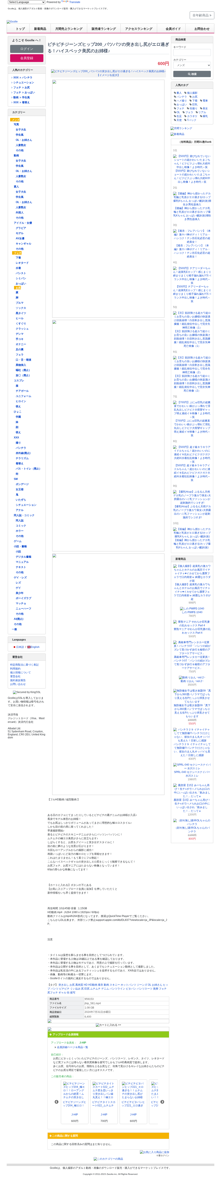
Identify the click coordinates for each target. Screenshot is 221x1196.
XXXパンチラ (22, 77)
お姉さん (157, 984)
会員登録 (26, 58)
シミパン (21, 278)
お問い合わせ (18, 684)
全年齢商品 (201, 15)
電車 (205, 100)
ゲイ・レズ (20, 577)
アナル (20, 510)
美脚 (155, 988)
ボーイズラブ (23, 598)
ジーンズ (142, 984)
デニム (105, 988)
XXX (16, 437)
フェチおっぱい (24, 92)
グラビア (21, 228)
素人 (16, 186)
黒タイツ (21, 313)
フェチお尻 (21, 87)
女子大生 (21, 129)
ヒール (20, 318)
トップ (20, 28)
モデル (20, 233)
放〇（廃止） (23, 375)
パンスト (21, 273)
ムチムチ (95, 988)
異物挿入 (21, 364)
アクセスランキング (138, 28)
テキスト (21, 567)
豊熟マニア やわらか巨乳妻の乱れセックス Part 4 (192, 631)
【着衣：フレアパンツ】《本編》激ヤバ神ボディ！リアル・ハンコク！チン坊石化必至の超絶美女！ (192, 251)
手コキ (20, 339)
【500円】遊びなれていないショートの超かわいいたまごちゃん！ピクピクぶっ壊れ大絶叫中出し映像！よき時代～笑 (192, 176)
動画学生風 (21, 97)
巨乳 (194, 104)
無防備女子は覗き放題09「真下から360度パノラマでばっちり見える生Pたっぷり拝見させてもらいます (192, 711)
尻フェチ (52, 992)
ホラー (20, 530)
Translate (74, 2)
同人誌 (20, 520)
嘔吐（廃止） (23, 370)
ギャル (62, 992)
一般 (14, 629)
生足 (179, 116)
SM (16, 479)
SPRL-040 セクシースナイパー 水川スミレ (192, 774)
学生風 (20, 134)
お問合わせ (202, 28)
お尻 (18, 287)
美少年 (20, 593)
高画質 (79, 984)
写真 (16, 124)
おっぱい (21, 283)
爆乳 (205, 116)
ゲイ (18, 587)
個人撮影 (192, 92)
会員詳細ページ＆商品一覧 (72, 1047)
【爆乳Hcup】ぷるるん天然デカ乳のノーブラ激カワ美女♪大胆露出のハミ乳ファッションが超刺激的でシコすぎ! (192, 512)
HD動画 (92, 984)
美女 (205, 108)
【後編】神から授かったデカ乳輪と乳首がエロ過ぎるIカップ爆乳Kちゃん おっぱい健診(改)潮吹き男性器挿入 (192, 214)
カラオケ (192, 116)
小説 (18, 551)
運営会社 (15, 676)
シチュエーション (23, 82)
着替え (20, 463)
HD (86, 984)
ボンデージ (22, 484)
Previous (56, 1102)
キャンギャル (23, 243)
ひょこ (18, 411)
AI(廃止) (18, 618)
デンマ (20, 333)
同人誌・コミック (24, 515)
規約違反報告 (18, 680)
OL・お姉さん (24, 139)
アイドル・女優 (23, 222)
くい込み (75, 988)
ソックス (21, 307)
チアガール (22, 390)
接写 (72, 992)
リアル (202, 112)
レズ (18, 582)
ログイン (26, 49)
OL (149, 984)
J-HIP (74, 1114)
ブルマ (20, 302)
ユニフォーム (23, 396)
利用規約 (15, 668)
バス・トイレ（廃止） (29, 468)
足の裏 (20, 349)
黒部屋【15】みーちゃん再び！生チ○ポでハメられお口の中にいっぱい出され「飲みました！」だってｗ (192, 805)
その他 (20, 150)
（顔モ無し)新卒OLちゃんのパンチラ (192, 829)
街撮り (193, 108)
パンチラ (21, 447)
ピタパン (131, 988)
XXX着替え (21, 102)
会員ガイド (173, 28)
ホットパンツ (128, 984)
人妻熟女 (21, 145)
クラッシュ (22, 328)
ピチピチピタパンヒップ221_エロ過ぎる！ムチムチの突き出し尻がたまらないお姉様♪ (133, 1104)
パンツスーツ (144, 988)
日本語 (20, 647)
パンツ (54, 988)
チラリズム (22, 458)
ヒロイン (21, 401)
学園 (18, 416)
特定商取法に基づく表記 (24, 664)
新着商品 (40, 28)
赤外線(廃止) (23, 453)
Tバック (191, 120)
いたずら (21, 499)
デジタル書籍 (23, 556)
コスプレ (19, 380)
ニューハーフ (23, 608)
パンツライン (117, 988)
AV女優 (20, 238)
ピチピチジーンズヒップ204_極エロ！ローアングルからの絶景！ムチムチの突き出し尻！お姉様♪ (74, 1104)
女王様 (20, 489)
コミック (21, 525)
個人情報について (20, 672)
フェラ (20, 354)
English (35, 647)
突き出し (63, 984)
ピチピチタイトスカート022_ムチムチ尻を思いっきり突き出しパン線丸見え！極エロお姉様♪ (103, 1104)
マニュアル (22, 561)
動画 (16, 155)
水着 (18, 268)
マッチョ (21, 603)
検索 (194, 74)
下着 (18, 257)
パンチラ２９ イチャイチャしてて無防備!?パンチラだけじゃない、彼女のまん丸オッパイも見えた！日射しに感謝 (192, 750)
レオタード (22, 262)
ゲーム (18, 541)
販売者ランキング (104, 28)
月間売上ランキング (68, 28)
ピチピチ (64, 988)
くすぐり (21, 323)
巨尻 (87, 988)
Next (162, 1102)
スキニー (115, 984)
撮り (18, 442)
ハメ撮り (182, 100)
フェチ (18, 253)
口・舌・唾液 (23, 359)
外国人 (20, 212)
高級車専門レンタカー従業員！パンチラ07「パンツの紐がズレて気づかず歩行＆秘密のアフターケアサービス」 (192, 662)
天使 (179, 120)
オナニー (21, 344)
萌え (18, 406)
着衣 (100, 984)
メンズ (16, 119)
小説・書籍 (20, 546)
